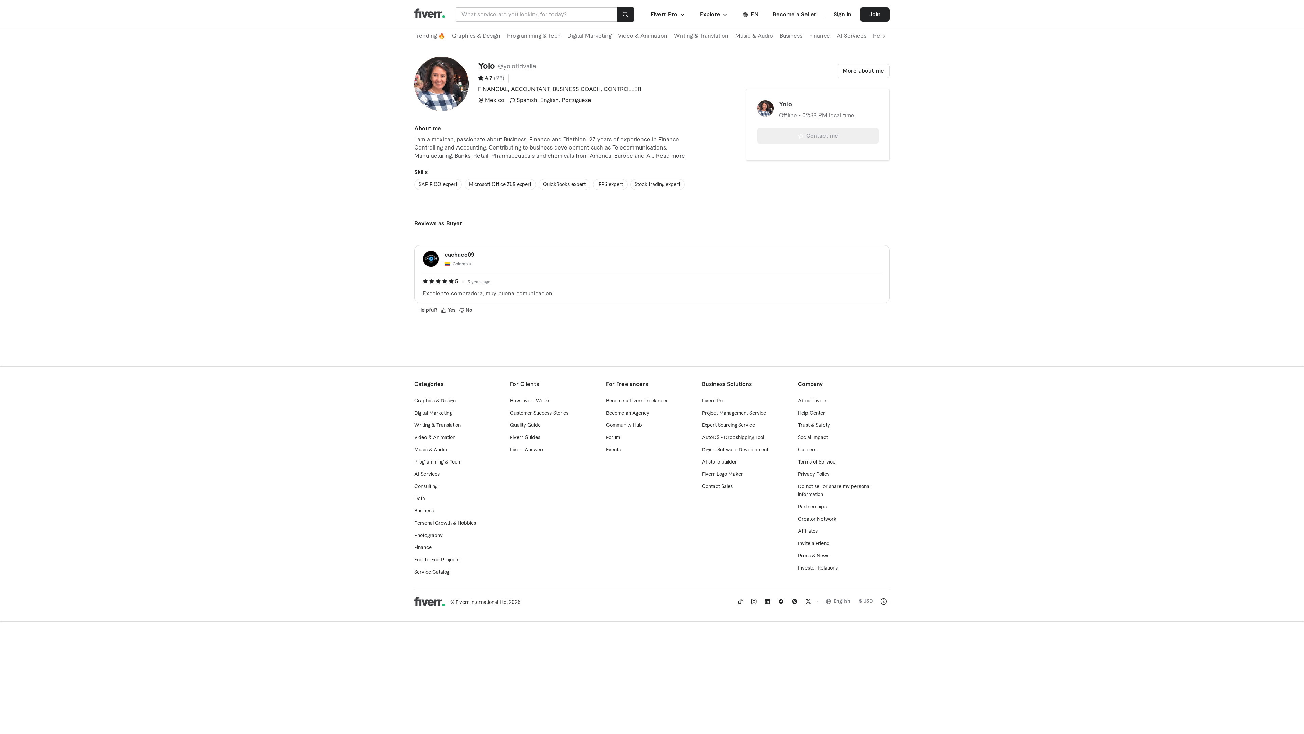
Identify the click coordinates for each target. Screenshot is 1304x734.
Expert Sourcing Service (728, 425)
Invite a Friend (814, 543)
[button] (668, 14)
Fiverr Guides (525, 437)
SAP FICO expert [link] (438, 184)
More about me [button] (863, 71)
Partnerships (812, 507)
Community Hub (624, 425)
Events (613, 450)
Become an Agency (627, 413)
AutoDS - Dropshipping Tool (733, 437)
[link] (740, 601)
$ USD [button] (866, 601)
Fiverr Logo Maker (722, 474)
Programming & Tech (534, 36)
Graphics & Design (476, 36)
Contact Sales (717, 486)
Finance (819, 36)
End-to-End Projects (436, 560)
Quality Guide (525, 425)
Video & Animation (642, 36)
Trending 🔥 (429, 36)
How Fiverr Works (530, 401)
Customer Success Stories (539, 413)
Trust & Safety (814, 425)
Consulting (425, 486)
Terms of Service (816, 462)
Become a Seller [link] (794, 14)
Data (419, 498)
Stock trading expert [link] (657, 184)
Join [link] (875, 14)
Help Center (811, 413)
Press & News (813, 556)
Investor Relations (818, 568)
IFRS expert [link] (610, 184)
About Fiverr (812, 401)
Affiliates (808, 531)
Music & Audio (754, 36)
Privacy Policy (814, 474)
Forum (613, 437)
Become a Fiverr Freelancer (637, 401)
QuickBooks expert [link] (564, 184)
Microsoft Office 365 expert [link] (500, 184)
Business (791, 36)
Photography (428, 535)
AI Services (851, 36)
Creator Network (817, 519)
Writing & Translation (701, 36)
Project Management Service (734, 413)
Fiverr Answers (527, 450)
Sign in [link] (842, 14)
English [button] (842, 601)
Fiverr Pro (713, 401)
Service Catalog (431, 572)
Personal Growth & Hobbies (445, 523)
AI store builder (719, 462)
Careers (807, 450)
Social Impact (813, 437)
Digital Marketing (589, 36)
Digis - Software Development (735, 450)
